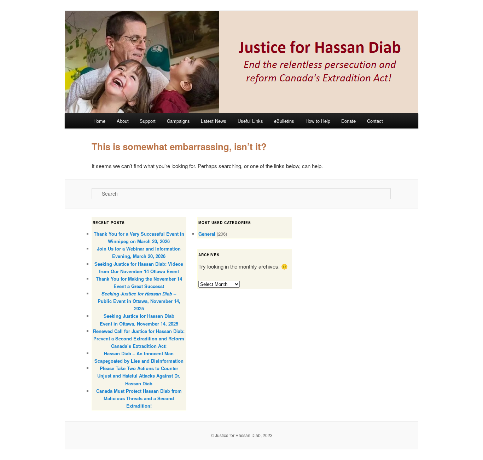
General (206, 233)
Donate (348, 120)
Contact (375, 120)
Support (148, 120)
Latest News (213, 120)
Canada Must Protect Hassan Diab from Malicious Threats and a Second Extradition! (139, 398)
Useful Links (250, 120)
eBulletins (284, 120)
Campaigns (178, 120)
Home (99, 120)
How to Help (317, 120)
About (123, 120)
